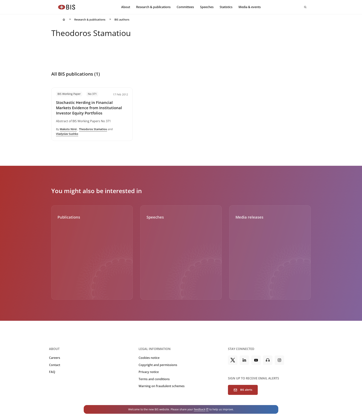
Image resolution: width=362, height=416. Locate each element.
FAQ (52, 372)
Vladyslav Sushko (67, 134)
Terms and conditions (154, 379)
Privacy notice (149, 372)
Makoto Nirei (68, 129)
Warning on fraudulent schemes (162, 386)
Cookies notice (149, 358)
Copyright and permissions (158, 365)
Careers (54, 358)
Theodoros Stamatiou (93, 129)
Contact (54, 365)
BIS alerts (246, 389)
